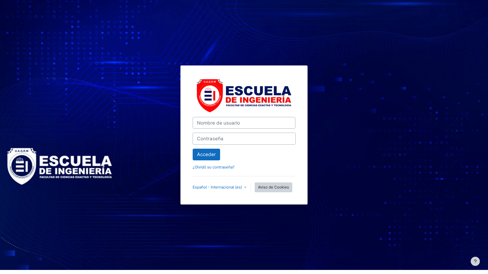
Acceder (206, 154)
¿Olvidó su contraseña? (214, 167)
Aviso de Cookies (273, 187)
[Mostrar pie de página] (475, 261)
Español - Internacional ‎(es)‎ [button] (218, 187)
